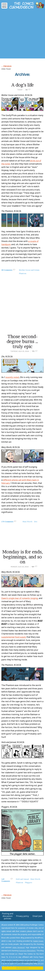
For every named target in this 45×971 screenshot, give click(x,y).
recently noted (12, 377)
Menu (4, 7)
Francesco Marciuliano (27, 950)
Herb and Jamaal (22, 879)
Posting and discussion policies (7, 916)
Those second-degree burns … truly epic (22, 341)
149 (33, 567)
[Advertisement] (22, 34)
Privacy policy (22, 916)
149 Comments (5, 880)
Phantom (22, 273)
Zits (35, 522)
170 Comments (7, 522)
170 (33, 351)
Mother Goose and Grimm (29, 270)
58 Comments (6, 270)
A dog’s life (22, 85)
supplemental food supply (13, 637)
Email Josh (37, 916)
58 (27, 90)
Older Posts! (6, 69)
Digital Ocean (38, 941)
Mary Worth (27, 522)
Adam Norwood (18, 947)
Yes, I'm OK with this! (22, 968)
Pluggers (28, 882)
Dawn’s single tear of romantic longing (19, 598)
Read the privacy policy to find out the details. (21, 962)
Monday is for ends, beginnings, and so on (22, 556)
